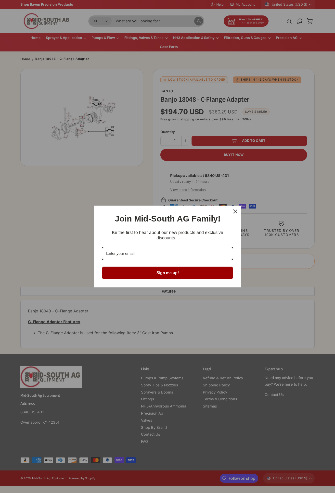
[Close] (235, 211)
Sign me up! (167, 273)
